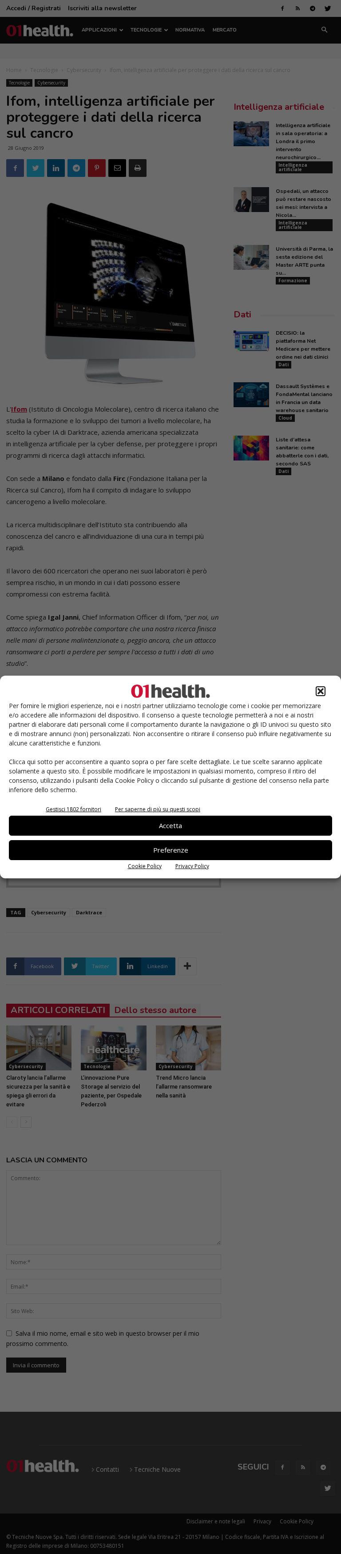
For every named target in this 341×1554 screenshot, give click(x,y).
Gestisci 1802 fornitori (73, 809)
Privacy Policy (192, 866)
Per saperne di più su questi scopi (157, 809)
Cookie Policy (145, 866)
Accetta (170, 825)
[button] (320, 691)
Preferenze (170, 849)
